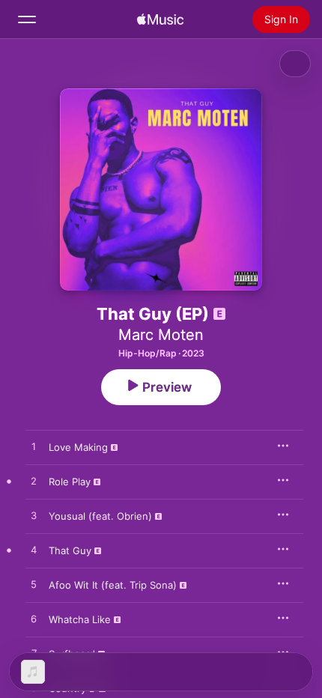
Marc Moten (161, 335)
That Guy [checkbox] (70, 550)
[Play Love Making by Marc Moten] (34, 447)
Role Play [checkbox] (70, 482)
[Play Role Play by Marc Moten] (34, 481)
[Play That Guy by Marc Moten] (34, 550)
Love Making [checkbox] (78, 447)
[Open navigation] (26, 19)
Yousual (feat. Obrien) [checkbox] (100, 516)
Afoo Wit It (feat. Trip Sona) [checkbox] (113, 585)
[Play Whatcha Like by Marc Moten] (34, 619)
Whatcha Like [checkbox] (80, 619)
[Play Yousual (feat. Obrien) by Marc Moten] (34, 516)
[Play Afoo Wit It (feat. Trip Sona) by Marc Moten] (34, 585)
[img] (160, 19)
